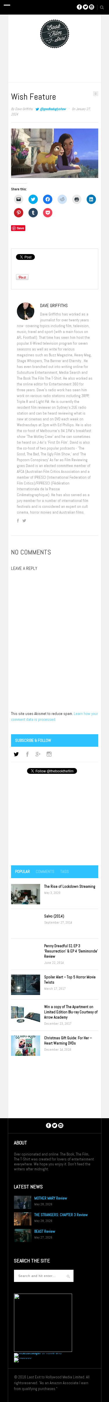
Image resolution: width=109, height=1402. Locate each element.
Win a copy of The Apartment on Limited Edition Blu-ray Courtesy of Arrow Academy (71, 1012)
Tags (64, 871)
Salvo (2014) (54, 916)
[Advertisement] (54, 820)
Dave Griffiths (24, 109)
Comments (45, 871)
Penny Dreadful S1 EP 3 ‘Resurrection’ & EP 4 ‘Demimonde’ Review (71, 951)
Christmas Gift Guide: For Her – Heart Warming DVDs (68, 1040)
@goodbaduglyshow (53, 109)
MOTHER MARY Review (50, 1198)
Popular (22, 871)
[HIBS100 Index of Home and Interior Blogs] (38, 1352)
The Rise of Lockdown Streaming (69, 886)
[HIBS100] (22, 1357)
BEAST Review (44, 1231)
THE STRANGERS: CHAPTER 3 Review (61, 1214)
